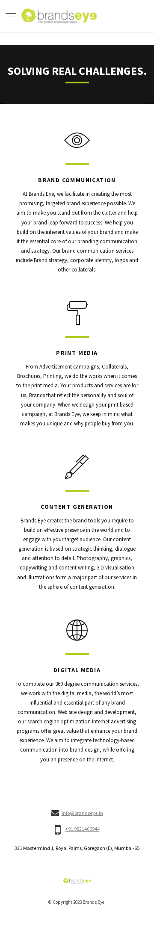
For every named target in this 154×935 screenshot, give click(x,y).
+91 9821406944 (82, 829)
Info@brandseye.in (82, 813)
